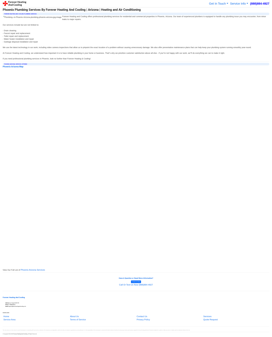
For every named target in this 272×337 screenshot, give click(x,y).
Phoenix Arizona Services (33, 270)
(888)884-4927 (259, 3)
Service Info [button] (238, 3)
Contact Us (142, 316)
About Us (74, 316)
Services (207, 316)
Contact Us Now (136, 281)
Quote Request (210, 319)
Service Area (9, 319)
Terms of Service (78, 319)
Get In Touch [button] (217, 3)
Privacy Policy (143, 319)
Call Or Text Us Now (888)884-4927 (136, 285)
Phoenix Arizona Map (13, 66)
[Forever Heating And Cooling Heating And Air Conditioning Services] (14, 4)
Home (6, 316)
